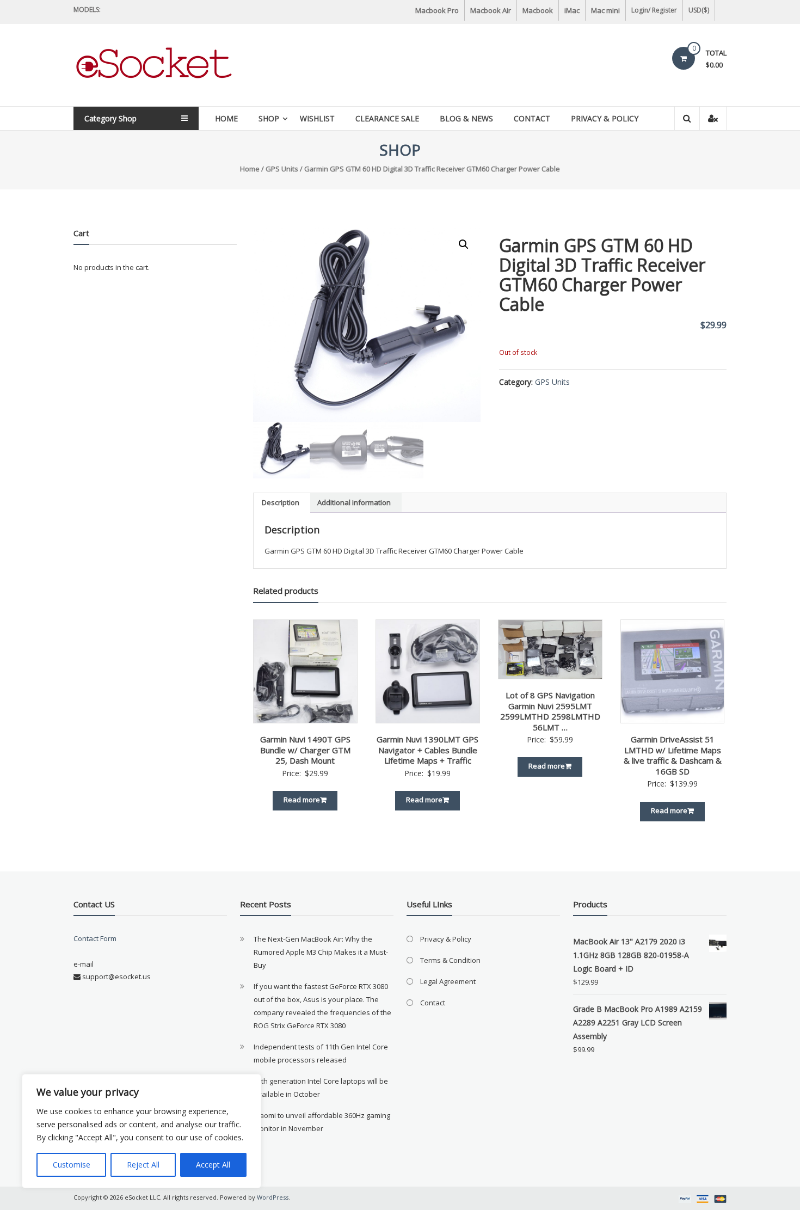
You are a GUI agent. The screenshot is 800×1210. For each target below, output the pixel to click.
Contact (532, 118)
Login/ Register (654, 10)
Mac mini (605, 10)
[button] (463, 244)
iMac (572, 10)
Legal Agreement (448, 981)
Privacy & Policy (604, 118)
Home (226, 118)
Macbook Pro (437, 10)
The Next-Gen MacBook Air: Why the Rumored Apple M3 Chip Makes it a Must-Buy (321, 952)
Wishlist (317, 118)
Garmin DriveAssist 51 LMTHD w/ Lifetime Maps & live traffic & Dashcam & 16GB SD (673, 755)
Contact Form (94, 938)
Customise (71, 1164)
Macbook (537, 10)
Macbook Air (490, 10)
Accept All (213, 1164)
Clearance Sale (387, 118)
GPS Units (282, 169)
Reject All (143, 1164)
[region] (141, 1131)
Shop (269, 118)
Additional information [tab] (354, 502)
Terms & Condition (450, 960)
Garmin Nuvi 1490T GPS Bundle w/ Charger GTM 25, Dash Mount (305, 750)
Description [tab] (280, 502)
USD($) (698, 10)
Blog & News (466, 118)
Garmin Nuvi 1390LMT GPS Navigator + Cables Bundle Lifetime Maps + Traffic (427, 750)
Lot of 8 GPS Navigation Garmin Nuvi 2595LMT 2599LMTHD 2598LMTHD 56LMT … (550, 711)
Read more (302, 799)
